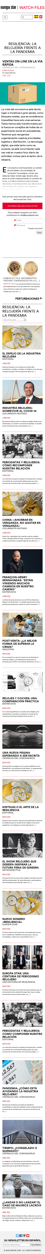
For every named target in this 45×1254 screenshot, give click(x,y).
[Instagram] (24, 1235)
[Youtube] (27, 1235)
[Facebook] (20, 1235)
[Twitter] (17, 1235)
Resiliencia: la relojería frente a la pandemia (22, 48)
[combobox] (14, 319)
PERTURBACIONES (27, 298)
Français (11, 70)
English (5, 70)
